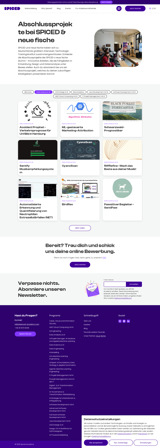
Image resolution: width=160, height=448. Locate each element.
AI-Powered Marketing (58, 435)
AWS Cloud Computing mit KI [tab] (66, 96)
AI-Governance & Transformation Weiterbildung (62, 393)
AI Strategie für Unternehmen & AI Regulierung (62, 399)
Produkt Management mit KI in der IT (61, 380)
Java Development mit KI (59, 421)
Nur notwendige (121, 442)
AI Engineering (55, 331)
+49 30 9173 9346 (22, 328)
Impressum (142, 434)
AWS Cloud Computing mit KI (61, 327)
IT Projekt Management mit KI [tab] (93, 96)
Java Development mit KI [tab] (98, 92)
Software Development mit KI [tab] (124, 92)
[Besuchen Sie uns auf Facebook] (124, 321)
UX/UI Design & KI (56, 425)
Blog (59, 8)
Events (68, 8)
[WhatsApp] (119, 8)
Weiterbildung (31, 8)
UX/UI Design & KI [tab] (61, 92)
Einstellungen (145, 442)
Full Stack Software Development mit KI (57, 416)
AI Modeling (54, 352)
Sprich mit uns (25, 334)
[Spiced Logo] (12, 8)
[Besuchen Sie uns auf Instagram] (119, 321)
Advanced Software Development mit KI (57, 409)
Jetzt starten (135, 8)
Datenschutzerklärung (122, 298)
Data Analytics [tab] (78, 92)
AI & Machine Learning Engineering (58, 357)
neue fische (101, 336)
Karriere (87, 324)
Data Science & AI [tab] (43, 92)
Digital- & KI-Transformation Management (61, 386)
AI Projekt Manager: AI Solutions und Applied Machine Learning (62, 339)
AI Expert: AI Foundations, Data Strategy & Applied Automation (62, 363)
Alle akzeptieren (96, 442)
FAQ (104, 257)
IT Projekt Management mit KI (61, 375)
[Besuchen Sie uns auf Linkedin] (128, 321)
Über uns (87, 321)
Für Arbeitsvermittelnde (85, 8)
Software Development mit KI (61, 404)
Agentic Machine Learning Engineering (60, 370)
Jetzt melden (106, 2)
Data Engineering (56, 348)
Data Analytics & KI (57, 334)
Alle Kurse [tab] (28, 92)
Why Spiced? (46, 8)
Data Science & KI (56, 345)
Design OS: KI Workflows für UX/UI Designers (60, 429)
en (154, 8)
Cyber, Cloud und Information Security (61, 322)
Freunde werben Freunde (94, 332)
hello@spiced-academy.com (27, 324)
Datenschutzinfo (124, 434)
